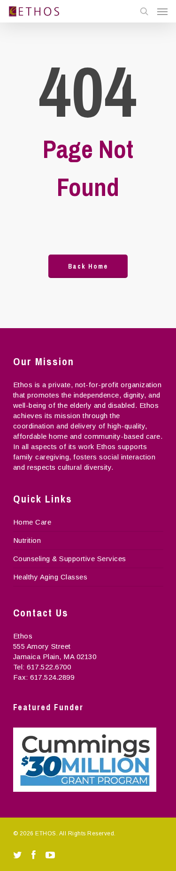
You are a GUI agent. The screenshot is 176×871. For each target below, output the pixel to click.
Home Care (32, 522)
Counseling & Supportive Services (69, 559)
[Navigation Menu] (162, 11)
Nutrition (27, 540)
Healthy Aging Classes (50, 577)
